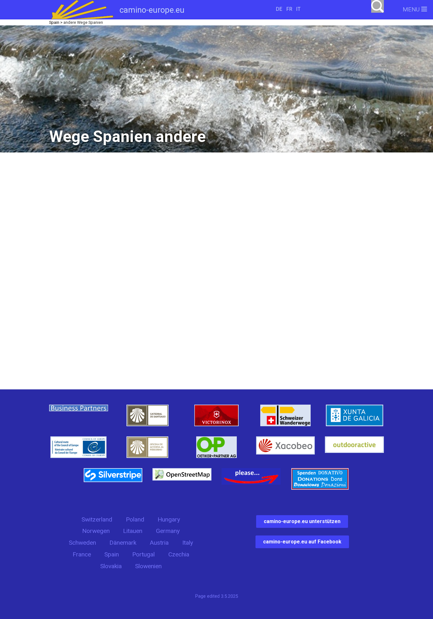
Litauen (132, 531)
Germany (168, 531)
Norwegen (96, 531)
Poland (135, 519)
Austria (159, 542)
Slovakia (111, 566)
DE (279, 9)
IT (298, 9)
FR (289, 9)
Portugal (143, 554)
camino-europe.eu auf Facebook (302, 542)
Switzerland (96, 519)
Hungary (169, 519)
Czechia (178, 554)
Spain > (55, 22)
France (82, 554)
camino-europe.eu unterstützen (302, 521)
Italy (187, 542)
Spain (111, 554)
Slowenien (148, 566)
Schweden (82, 542)
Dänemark (122, 542)
